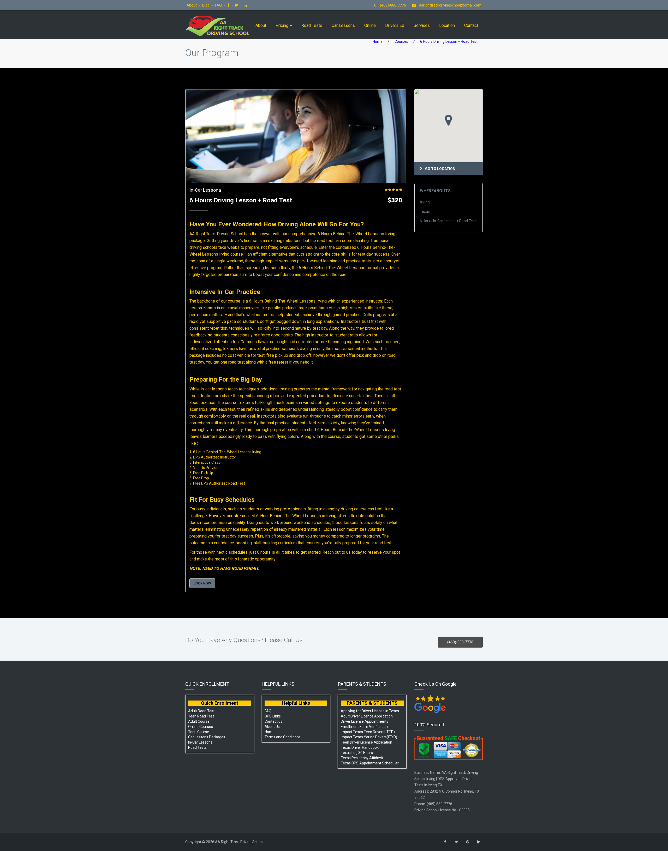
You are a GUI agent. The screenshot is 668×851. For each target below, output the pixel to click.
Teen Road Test (201, 716)
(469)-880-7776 (392, 5)
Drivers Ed (394, 25)
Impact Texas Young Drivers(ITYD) (369, 737)
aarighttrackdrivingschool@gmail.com (450, 5)
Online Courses (200, 727)
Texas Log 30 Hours (357, 753)
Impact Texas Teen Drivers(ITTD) (368, 732)
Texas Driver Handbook (360, 747)
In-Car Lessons (205, 190)
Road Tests (311, 25)
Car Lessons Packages (206, 737)
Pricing (282, 25)
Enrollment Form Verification (364, 727)
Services (422, 25)
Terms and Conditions (283, 737)
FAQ (219, 5)
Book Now (202, 583)
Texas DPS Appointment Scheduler (370, 763)
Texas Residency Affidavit (362, 758)
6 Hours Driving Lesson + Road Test (240, 200)
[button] (448, 120)
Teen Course (198, 732)
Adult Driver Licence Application (367, 716)
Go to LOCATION (440, 169)
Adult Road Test (201, 711)
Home (378, 41)
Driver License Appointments (364, 721)
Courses (401, 41)
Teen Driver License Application (366, 742)
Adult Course (199, 721)
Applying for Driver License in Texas (370, 711)
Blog (206, 5)
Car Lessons (343, 25)
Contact (471, 25)
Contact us (273, 721)
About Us (272, 727)
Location (447, 25)
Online (370, 25)
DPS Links (273, 716)
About (192, 5)
